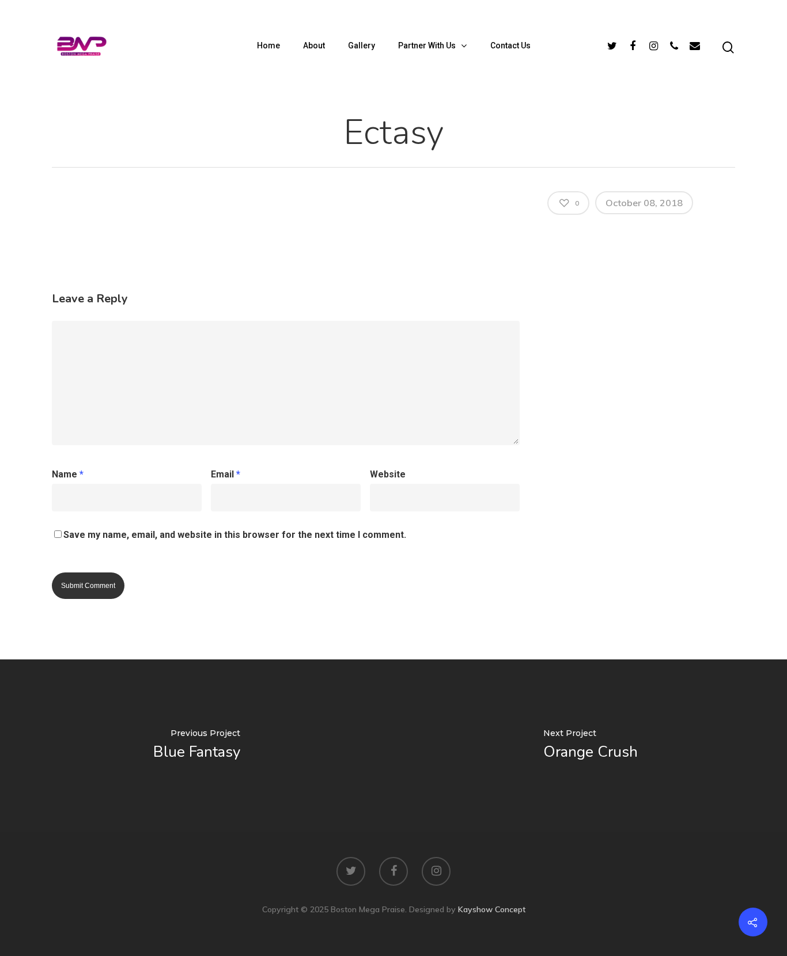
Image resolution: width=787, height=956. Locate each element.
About (314, 45)
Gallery (361, 45)
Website (388, 474)
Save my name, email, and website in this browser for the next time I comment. (234, 534)
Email (225, 474)
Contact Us (510, 45)
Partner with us (427, 45)
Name (68, 474)
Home (268, 45)
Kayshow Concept (491, 909)
